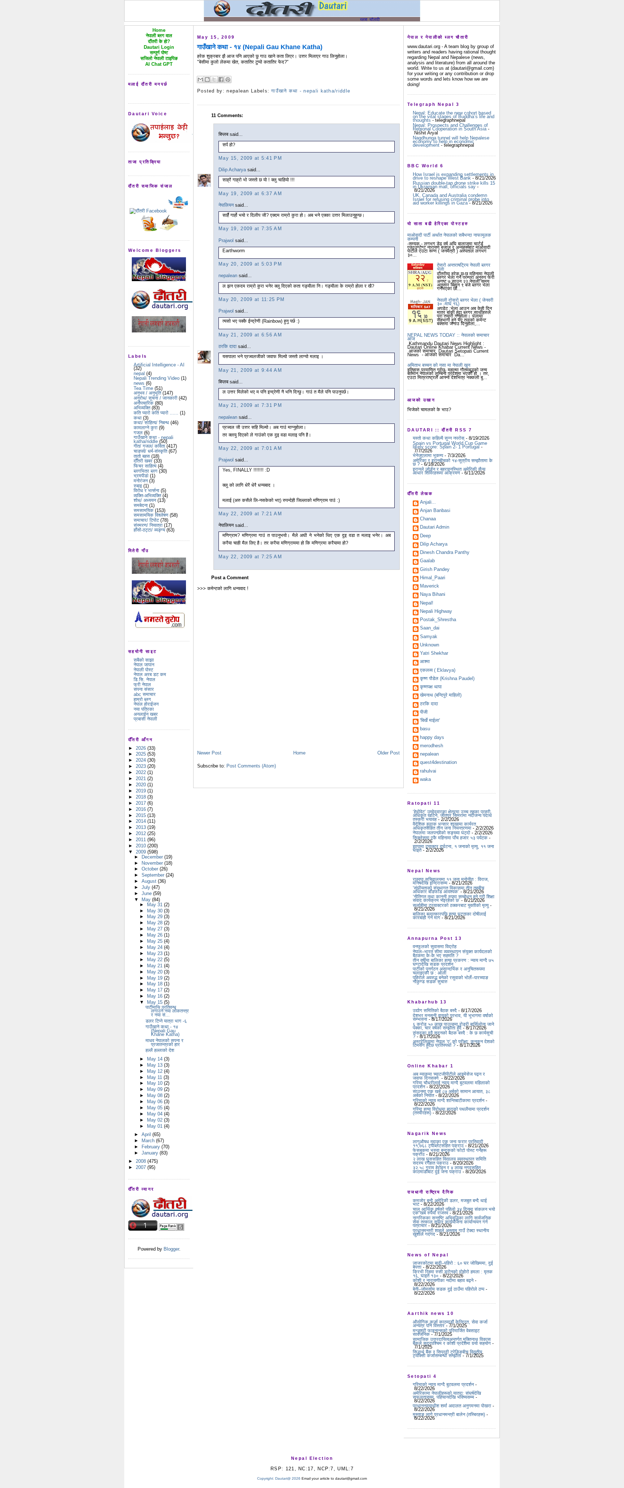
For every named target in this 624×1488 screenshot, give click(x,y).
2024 (141, 760)
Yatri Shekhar (434, 653)
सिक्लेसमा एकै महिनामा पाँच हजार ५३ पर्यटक (450, 837)
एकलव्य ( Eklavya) (437, 670)
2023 (141, 766)
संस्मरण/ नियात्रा (148, 525)
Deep (425, 536)
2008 (141, 1161)
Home (299, 753)
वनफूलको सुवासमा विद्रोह (434, 946)
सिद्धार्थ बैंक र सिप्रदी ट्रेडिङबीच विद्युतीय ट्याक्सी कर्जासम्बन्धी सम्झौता (447, 1353)
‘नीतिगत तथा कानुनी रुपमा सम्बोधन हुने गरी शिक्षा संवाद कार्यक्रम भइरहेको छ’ (453, 898)
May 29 (155, 916)
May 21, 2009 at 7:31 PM (250, 405)
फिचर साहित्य (145, 466)
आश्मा (425, 662)
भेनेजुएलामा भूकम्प (428, 455)
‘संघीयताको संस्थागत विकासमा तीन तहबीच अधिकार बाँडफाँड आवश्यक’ (448, 889)
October (151, 869)
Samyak (428, 637)
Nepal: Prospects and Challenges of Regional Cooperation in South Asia (450, 127)
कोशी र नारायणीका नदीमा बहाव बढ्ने (443, 1280)
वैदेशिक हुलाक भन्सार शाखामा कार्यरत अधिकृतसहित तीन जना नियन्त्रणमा (444, 825)
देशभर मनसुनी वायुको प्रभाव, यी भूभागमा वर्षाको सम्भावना (453, 1017)
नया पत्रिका (144, 709)
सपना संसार (144, 689)
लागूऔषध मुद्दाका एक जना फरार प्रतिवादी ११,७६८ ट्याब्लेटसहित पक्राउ (448, 1143)
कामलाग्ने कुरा (145, 427)
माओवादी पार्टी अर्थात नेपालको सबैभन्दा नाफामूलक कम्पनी (449, 236)
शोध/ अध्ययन (145, 500)
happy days (432, 738)
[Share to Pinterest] (227, 79)
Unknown (429, 645)
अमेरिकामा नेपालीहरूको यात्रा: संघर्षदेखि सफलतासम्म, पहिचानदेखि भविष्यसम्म (447, 1394)
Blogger (171, 1249)
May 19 (155, 978)
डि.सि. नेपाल (144, 679)
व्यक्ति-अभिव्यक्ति (147, 495)
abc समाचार (145, 694)
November (153, 863)
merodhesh (431, 746)
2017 (141, 803)
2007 (141, 1167)
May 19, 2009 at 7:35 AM (250, 228)
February (151, 1146)
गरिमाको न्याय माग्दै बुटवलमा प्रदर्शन (443, 1384)
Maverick (429, 586)
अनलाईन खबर (146, 714)
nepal (139, 373)
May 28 (155, 922)
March (149, 1140)
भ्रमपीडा (141, 475)
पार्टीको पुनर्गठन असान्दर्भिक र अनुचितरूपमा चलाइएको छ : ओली (449, 970)
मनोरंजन (141, 480)
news (139, 383)
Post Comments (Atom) (251, 766)
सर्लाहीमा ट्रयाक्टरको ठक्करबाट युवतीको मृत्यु (451, 905)
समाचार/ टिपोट (146, 520)
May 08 (155, 1095)
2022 (141, 772)
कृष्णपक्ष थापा (431, 687)
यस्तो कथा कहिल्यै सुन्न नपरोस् (438, 438)
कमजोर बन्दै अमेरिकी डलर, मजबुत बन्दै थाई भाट (450, 1202)
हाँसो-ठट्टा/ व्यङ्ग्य (149, 530)
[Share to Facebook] (221, 79)
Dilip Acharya (232, 169)
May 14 (155, 1059)
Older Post (388, 753)
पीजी (424, 712)
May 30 (155, 910)
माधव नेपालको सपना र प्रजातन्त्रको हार (164, 1042)
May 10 (155, 1083)
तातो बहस (142, 456)
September (154, 875)
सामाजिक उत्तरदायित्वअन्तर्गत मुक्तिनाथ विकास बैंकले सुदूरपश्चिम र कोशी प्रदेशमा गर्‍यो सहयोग (452, 1341)
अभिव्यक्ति (142, 407)
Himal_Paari (432, 578)
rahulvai (428, 771)
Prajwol (226, 240)
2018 (141, 797)
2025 (141, 754)
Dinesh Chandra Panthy (444, 553)
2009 (141, 852)
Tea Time (143, 388)
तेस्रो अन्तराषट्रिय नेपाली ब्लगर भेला (463, 266)
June (147, 893)
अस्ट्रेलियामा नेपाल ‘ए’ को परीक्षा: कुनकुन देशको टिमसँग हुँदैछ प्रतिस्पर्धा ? (453, 1043)
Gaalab (427, 561)
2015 (141, 815)
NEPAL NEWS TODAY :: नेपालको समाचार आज (448, 336)
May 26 (155, 935)
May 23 (155, 953)
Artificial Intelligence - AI (159, 364)
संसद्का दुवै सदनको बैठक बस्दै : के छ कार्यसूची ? (453, 1034)
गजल (138, 432)
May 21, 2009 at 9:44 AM (250, 370)
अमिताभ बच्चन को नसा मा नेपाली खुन (438, 365)
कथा (138, 418)
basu (425, 729)
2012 (141, 833)
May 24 (155, 947)
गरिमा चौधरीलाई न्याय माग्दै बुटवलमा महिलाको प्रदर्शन (451, 1084)
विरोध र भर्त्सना (146, 490)
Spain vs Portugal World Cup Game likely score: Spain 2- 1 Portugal (450, 445)
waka (425, 780)
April (147, 1134)
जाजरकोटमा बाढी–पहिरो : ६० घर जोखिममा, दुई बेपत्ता (453, 1264)
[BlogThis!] (207, 79)
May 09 (155, 1089)
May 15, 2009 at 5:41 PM (250, 158)
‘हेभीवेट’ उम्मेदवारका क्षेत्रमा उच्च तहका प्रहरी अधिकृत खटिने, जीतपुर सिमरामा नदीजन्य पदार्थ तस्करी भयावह (452, 815)
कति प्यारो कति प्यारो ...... (156, 413)
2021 (141, 778)
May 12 (155, 1071)
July (147, 887)
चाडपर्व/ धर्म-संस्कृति (150, 451)
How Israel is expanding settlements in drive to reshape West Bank (453, 176)
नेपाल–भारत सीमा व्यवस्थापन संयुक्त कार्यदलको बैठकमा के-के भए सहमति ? (452, 953)
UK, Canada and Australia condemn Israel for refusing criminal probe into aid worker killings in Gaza (451, 199)
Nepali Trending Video (156, 378)
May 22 (155, 959)
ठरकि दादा (227, 346)
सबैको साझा (144, 660)
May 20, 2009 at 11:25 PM (251, 299)
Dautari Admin (434, 527)
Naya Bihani (432, 595)
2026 (141, 748)
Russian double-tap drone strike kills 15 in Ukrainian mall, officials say (454, 184)
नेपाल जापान (144, 664)
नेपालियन (226, 205)
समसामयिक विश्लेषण (151, 515)
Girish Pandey (435, 570)
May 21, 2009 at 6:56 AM (250, 334)
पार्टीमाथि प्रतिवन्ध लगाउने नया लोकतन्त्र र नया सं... (167, 1011)
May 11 (155, 1077)
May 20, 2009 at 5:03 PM (250, 264)
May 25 (155, 941)
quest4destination (438, 763)
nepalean (227, 275)
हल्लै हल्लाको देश (160, 1050)
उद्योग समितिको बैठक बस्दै (435, 1010)
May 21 (155, 965)
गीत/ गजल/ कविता (149, 446)
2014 (141, 821)
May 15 (155, 1002)
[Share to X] (214, 79)
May (147, 899)
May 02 (155, 1120)
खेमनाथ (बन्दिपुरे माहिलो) (441, 695)
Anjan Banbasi (435, 511)
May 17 (155, 990)
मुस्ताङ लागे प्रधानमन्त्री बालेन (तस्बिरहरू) (449, 1414)
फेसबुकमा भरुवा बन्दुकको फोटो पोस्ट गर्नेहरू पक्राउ (449, 1152)
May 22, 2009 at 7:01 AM (250, 448)
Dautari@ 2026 (288, 1478)
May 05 (155, 1107)
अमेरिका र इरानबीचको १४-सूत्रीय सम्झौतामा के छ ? (453, 462)
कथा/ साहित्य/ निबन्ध (151, 422)
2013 (141, 827)
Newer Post (209, 753)
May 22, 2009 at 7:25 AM (250, 556)
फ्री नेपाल (142, 684)
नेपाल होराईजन (146, 704)
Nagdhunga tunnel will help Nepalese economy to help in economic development (451, 141)
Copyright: (265, 1478)
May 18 (155, 983)
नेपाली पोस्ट (143, 669)
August (150, 881)
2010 (141, 845)
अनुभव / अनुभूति (147, 393)
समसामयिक (143, 510)
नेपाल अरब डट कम (150, 674)
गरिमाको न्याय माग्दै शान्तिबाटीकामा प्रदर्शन (448, 1100)
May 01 (155, 1126)
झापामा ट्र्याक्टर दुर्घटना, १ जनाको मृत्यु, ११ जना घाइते (453, 848)
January (151, 1153)
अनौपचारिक (143, 403)
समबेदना (141, 505)
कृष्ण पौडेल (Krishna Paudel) (447, 679)
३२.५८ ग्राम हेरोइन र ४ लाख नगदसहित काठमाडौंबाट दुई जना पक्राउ (447, 1169)
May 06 (155, 1101)
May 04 (155, 1114)
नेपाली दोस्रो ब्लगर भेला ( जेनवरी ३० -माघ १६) (465, 301)
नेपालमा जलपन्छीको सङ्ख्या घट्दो (441, 832)
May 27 (155, 929)
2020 (141, 784)
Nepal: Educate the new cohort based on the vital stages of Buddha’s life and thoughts (453, 116)
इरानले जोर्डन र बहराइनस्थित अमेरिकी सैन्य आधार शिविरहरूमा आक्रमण (449, 471)
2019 (141, 791)
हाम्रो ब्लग (142, 699)
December (153, 857)
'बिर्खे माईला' (430, 721)
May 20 (155, 972)
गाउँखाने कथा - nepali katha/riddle (153, 439)
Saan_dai (429, 628)
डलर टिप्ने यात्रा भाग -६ (166, 1021)
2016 (141, 809)
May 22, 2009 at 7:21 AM (250, 513)
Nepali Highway (436, 612)
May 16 (155, 996)
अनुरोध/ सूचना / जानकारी (155, 398)
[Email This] (200, 79)
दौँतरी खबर (143, 461)
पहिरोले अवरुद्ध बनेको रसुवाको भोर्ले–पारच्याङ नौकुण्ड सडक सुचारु (450, 979)
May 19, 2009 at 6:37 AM (250, 193)
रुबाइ (138, 486)
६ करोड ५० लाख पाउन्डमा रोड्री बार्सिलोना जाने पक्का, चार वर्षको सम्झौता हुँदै (453, 1026)
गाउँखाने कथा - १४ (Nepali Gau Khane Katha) (162, 1030)
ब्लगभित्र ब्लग (145, 471)
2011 (141, 839)
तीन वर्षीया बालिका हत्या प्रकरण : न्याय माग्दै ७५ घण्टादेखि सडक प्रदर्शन (453, 962)
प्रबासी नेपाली (145, 719)
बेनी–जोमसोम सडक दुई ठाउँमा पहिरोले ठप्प (448, 1289)
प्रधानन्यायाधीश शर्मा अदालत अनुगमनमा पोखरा (452, 1406)
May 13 (155, 1065)
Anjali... (428, 502)
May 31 (155, 904)
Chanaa (428, 519)
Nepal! (426, 603)
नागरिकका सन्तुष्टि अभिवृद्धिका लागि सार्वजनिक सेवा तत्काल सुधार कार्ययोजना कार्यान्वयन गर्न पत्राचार (452, 1221)
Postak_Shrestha (438, 620)
